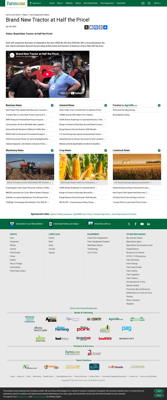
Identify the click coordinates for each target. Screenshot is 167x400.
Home (52, 3)
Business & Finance (135, 252)
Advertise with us (103, 224)
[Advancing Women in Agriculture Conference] (30, 319)
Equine (52, 252)
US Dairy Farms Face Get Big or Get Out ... (129, 197)
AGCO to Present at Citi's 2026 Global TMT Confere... (28, 182)
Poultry (52, 249)
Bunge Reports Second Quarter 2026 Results (77, 129)
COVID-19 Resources (136, 256)
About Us (21, 376)
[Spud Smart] (126, 338)
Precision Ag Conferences (138, 289)
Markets (69, 3)
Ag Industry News (134, 238)
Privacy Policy (94, 376)
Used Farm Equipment (97, 238)
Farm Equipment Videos (39, 15)
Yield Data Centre (18, 271)
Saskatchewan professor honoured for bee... (131, 188)
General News (66, 105)
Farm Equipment (107, 3)
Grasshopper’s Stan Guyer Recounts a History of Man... (28, 188)
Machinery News (15, 150)
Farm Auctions (132, 260)
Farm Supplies (132, 274)
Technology (92, 249)
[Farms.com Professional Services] (73, 353)
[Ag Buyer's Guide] (51, 319)
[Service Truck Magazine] (83, 338)
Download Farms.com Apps (66, 224)
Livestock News (121, 150)
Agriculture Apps (133, 241)
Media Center (48, 376)
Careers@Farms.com (64, 376)
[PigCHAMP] (94, 353)
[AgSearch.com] (137, 319)
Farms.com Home (13, 15)
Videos (78, 3)
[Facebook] (135, 224)
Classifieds (121, 3)
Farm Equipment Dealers (98, 241)
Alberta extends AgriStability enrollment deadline (79, 144)
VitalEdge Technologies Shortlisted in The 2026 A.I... (27, 202)
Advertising (37, 376)
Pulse (12, 256)
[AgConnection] (73, 319)
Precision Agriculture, (102, 214)
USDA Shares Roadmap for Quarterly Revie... (77, 188)
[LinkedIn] (148, 224)
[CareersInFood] (51, 367)
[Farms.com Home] (16, 3)
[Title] (52, 106)
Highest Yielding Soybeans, (61, 214)
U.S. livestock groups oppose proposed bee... (132, 182)
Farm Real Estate (91, 3)
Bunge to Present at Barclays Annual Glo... (76, 193)
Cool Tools (92, 252)
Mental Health (132, 285)
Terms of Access (80, 376)
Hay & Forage (16, 263)
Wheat (13, 245)
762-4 (37, 3)
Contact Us (133, 376)
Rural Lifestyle (133, 300)
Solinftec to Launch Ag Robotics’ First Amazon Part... (27, 197)
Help (28, 376)
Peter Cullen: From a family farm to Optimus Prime (80, 110)
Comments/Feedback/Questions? (114, 376)
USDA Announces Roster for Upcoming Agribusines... (27, 139)
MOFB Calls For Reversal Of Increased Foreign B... (26, 134)
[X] (129, 224)
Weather (130, 304)
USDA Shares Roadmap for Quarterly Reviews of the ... (81, 120)
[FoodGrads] (116, 367)
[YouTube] (142, 224)
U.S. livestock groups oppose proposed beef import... (80, 134)
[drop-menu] (143, 3)
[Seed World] (62, 338)
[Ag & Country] (94, 319)
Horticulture (15, 267)
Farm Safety (131, 271)
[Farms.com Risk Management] (105, 329)
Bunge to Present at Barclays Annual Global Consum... (81, 124)
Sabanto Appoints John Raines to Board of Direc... (26, 144)
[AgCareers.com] (30, 367)
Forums (125, 105)
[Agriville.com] (116, 319)
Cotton (13, 260)
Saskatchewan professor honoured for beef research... (82, 139)
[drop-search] (149, 3)
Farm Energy (132, 263)
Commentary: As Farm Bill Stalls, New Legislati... (25, 124)
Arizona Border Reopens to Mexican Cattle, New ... (26, 129)
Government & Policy (135, 282)
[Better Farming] (62, 329)
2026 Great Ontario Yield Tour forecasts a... (78, 182)
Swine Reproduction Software (124, 214)
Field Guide (15, 252)
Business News (14, 105)
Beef (51, 241)
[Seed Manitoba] (40, 338)
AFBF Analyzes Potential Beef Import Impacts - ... (26, 120)
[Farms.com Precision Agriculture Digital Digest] (126, 329)
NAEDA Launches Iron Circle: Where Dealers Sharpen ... (28, 193)
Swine (51, 238)
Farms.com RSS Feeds (148, 376)
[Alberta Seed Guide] (40, 329)
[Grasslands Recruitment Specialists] (137, 367)
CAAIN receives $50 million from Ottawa (75, 115)
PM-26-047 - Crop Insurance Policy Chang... (77, 202)
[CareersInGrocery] (73, 367)
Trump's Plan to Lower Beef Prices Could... (130, 202)
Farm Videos (132, 278)
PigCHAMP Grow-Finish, (83, 214)
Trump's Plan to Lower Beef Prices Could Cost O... (26, 115)
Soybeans (14, 241)
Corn (12, 238)
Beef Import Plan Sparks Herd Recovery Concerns (26, 110)
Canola (13, 249)
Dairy (51, 245)
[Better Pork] (83, 329)
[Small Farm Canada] (105, 338)
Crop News (65, 150)
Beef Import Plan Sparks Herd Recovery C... (130, 193)
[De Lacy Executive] (94, 367)
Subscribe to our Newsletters (29, 224)
